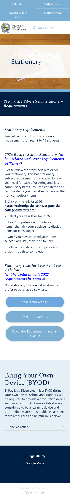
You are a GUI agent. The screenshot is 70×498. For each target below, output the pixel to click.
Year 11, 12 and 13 (35, 317)
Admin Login (37, 492)
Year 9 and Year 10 (35, 302)
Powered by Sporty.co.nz (35, 488)
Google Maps (35, 463)
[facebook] (26, 456)
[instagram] (32, 456)
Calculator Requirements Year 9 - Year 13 (35, 333)
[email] (38, 456)
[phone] (44, 456)
